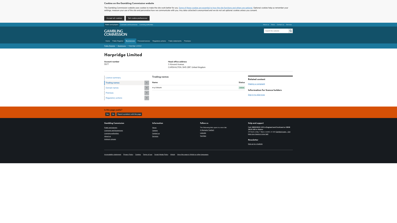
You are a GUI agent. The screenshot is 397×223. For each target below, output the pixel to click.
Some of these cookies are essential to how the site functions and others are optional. (216, 8)
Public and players (111, 25)
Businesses (130, 41)
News (273, 25)
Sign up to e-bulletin (255, 144)
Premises (187, 41)
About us (266, 25)
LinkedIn (203, 133)
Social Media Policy (161, 154)
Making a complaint (256, 84)
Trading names (113, 82)
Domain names (112, 88)
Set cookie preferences (137, 18)
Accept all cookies (114, 18)
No (113, 114)
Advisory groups (110, 139)
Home (107, 41)
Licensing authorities (146, 25)
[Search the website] (290, 31)
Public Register (117, 41)
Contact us (280, 25)
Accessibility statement (112, 154)
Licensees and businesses (129, 25)
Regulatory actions (159, 41)
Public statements (175, 41)
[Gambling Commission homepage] (115, 35)
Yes (108, 114)
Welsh (172, 154)
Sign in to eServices (256, 95)
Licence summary (113, 77)
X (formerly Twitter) (207, 130)
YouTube (203, 136)
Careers (155, 130)
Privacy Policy (128, 154)
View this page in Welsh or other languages (192, 154)
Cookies (138, 154)
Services (289, 25)
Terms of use (147, 154)
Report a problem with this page (129, 114)
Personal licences (144, 41)
